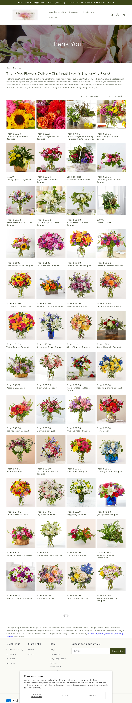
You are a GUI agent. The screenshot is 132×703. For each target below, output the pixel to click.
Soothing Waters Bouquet (109, 471)
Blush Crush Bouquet (46, 388)
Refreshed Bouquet (106, 641)
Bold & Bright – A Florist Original (108, 137)
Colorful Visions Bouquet (79, 266)
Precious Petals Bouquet (79, 431)
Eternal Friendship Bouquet (49, 555)
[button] (75, 12)
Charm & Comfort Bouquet (110, 266)
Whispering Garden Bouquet (80, 641)
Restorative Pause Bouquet (49, 347)
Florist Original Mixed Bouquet (17, 137)
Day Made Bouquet (45, 515)
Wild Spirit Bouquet (76, 555)
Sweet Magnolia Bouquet (109, 347)
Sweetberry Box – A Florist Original (109, 180)
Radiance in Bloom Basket (19, 555)
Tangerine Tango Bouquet (109, 306)
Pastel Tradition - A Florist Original (19, 224)
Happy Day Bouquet (76, 515)
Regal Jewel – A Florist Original (47, 180)
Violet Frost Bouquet (77, 306)
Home (8, 68)
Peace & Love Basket (16, 388)
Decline (92, 695)
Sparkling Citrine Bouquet (109, 388)
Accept (64, 695)
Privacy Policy (34, 688)
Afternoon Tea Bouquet (47, 266)
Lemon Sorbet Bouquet (78, 598)
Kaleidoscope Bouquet (17, 515)
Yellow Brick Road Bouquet (19, 266)
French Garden (104, 223)
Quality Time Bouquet (107, 515)
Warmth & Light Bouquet (18, 306)
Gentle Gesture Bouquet (18, 641)
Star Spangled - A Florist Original (78, 389)
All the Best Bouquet (46, 641)
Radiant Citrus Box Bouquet (50, 306)
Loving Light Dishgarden (18, 179)
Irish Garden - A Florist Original (78, 224)
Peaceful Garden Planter (78, 179)
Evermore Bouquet (45, 431)
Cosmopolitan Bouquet (17, 431)
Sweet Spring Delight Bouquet (107, 599)
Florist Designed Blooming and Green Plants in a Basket (81, 137)
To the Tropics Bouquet (17, 347)
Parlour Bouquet (14, 471)
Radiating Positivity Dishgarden (106, 556)
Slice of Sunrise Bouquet (78, 347)
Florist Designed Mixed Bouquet (47, 137)
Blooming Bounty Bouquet (19, 598)
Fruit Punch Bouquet (77, 471)
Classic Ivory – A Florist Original (47, 224)
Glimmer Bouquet (45, 598)
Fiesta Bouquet (104, 431)
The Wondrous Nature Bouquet (47, 472)
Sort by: (84, 96)
